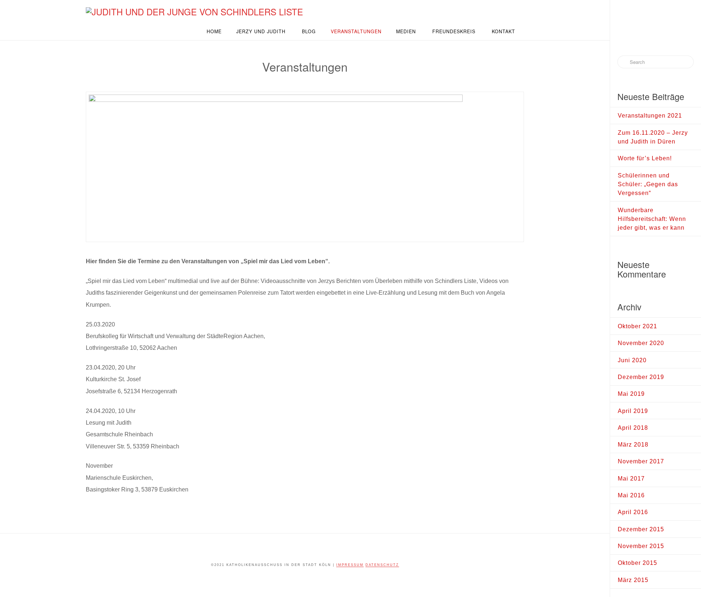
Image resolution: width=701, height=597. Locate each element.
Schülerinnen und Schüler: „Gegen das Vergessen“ (648, 184)
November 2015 (641, 546)
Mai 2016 (631, 495)
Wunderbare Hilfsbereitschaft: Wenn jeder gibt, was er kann (652, 219)
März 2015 (633, 580)
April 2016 (633, 512)
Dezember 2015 (641, 529)
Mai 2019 (631, 393)
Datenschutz (382, 565)
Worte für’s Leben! (645, 158)
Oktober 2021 (637, 326)
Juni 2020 (632, 360)
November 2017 (641, 461)
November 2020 (641, 343)
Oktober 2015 (637, 562)
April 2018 (633, 427)
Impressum (350, 565)
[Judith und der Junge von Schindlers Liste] (194, 11)
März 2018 (633, 444)
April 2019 (633, 410)
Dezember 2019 (641, 377)
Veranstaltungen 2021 (650, 115)
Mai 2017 (631, 478)
